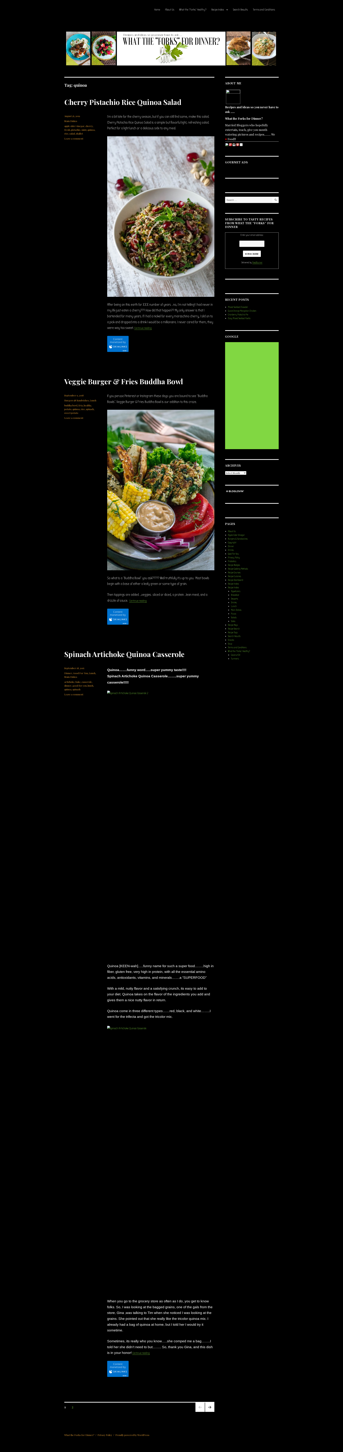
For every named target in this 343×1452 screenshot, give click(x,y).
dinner (67, 685)
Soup (230, 643)
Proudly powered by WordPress (132, 1434)
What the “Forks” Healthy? (192, 9)
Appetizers (235, 591)
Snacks (231, 640)
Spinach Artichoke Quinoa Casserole (124, 654)
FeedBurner (257, 262)
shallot (79, 133)
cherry (89, 126)
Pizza (233, 613)
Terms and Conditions (264, 9)
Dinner (68, 673)
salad (72, 133)
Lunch (93, 400)
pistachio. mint (78, 129)
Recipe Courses (234, 572)
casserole (87, 681)
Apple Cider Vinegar (236, 535)
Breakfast (235, 595)
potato (67, 409)
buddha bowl (70, 405)
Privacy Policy (234, 557)
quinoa (91, 129)
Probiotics (232, 561)
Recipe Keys (233, 625)
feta (80, 405)
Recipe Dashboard (235, 580)
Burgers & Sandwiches (76, 400)
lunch (90, 685)
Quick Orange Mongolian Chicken (242, 310)
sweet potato (71, 412)
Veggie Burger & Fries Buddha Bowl (123, 381)
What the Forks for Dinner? (79, 1434)
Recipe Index (217, 9)
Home (157, 9)
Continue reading (143, 328)
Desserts (234, 598)
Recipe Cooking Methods (238, 568)
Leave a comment (73, 138)
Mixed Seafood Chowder (238, 307)
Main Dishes (70, 121)
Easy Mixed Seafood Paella (239, 318)
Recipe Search (234, 628)
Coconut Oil (235, 655)
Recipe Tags (233, 632)
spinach (90, 409)
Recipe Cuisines (234, 576)
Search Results (240, 9)
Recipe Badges (234, 565)
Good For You (80, 673)
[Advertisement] (252, 395)
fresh (67, 129)
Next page (209, 1411)
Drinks (231, 550)
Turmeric (235, 658)
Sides (233, 621)
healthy (87, 405)
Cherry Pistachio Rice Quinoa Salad (122, 102)
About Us (169, 9)
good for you (80, 685)
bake (78, 681)
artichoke (69, 681)
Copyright (232, 542)
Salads (234, 617)
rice (66, 133)
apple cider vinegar (74, 126)
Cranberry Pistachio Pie (238, 314)
